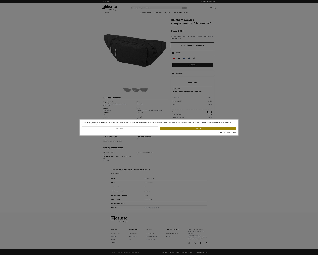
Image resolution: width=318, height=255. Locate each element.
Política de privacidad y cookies (227, 132)
